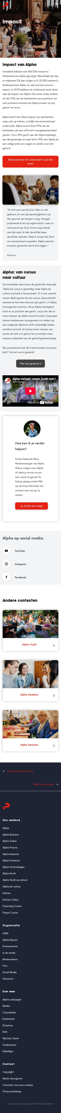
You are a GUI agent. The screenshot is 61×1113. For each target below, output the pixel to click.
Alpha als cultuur (12, 886)
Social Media (10, 972)
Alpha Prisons (10, 847)
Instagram (20, 564)
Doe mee (9, 991)
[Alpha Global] (6, 5)
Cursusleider (9, 1012)
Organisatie (11, 925)
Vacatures (8, 978)
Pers (5, 965)
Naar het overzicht (43, 784)
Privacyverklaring (12, 1091)
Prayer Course (10, 912)
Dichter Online (10, 899)
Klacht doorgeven (13, 1078)
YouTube (20, 551)
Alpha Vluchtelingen (14, 867)
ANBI (5, 933)
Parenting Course (12, 906)
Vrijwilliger (8, 1051)
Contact (9, 1064)
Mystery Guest (11, 1038)
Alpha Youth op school (15, 879)
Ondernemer (9, 1044)
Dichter (7, 893)
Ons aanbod (11, 820)
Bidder (6, 1005)
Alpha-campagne (12, 999)
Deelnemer (9, 1018)
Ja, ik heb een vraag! (31, 505)
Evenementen (10, 946)
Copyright (8, 1071)
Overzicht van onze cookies (18, 1085)
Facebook (20, 577)
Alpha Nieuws (10, 939)
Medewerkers (10, 959)
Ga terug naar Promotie (20, 771)
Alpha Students (29, 694)
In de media (9, 952)
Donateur (8, 1025)
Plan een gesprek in (30, 363)
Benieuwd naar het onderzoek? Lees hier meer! (30, 161)
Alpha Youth (29, 644)
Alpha (6, 828)
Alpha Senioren (29, 745)
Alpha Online (10, 841)
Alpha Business (11, 834)
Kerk (5, 1031)
